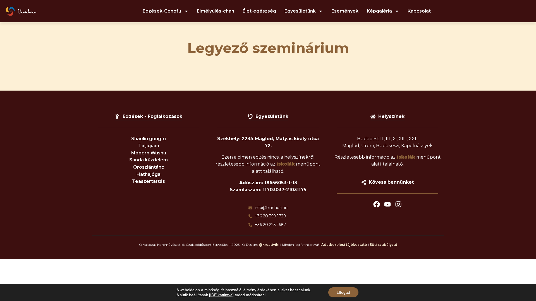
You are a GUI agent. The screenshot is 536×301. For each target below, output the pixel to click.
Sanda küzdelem (148, 159)
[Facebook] (376, 204)
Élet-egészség (259, 11)
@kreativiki (269, 244)
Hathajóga (149, 174)
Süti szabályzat (383, 244)
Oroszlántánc (148, 167)
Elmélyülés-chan (215, 11)
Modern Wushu (148, 153)
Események (344, 11)
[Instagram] (398, 204)
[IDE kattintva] (221, 295)
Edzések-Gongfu (162, 11)
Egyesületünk (300, 11)
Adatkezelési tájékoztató (344, 244)
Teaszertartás (148, 181)
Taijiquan (148, 145)
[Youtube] (387, 204)
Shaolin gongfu (148, 138)
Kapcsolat (419, 11)
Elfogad (343, 292)
